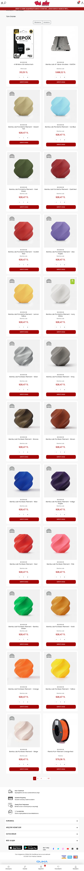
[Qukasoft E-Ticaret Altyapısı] (42, 862)
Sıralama (47, 22)
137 (49, 778)
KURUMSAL (10, 821)
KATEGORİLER (11, 834)
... (44, 778)
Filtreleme (37, 22)
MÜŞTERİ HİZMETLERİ (13, 827)
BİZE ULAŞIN (10, 840)
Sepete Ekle (24, 82)
